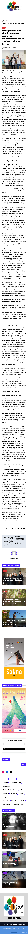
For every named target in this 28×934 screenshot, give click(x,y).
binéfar (13, 779)
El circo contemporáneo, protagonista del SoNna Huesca (14, 601)
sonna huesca (15, 800)
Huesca (13, 797)
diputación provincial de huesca (10, 789)
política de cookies (6, 930)
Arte (5, 815)
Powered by (11, 753)
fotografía (5, 797)
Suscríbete (7, 748)
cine (19, 779)
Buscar (6, 760)
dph (22, 789)
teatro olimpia (6, 804)
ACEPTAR (14, 932)
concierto (5, 782)
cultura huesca (6, 786)
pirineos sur (6, 800)
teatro (23, 800)
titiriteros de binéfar (18, 804)
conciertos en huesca (16, 782)
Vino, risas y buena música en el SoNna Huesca (14, 621)
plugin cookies (24, 932)
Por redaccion (7, 47)
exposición (14, 793)
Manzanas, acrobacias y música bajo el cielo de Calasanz (10, 884)
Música (3, 27)
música (19, 797)
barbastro (5, 779)
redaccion (15, 558)
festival (22, 793)
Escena (5, 853)
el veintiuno (6, 793)
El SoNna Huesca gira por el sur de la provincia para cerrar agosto (14, 581)
